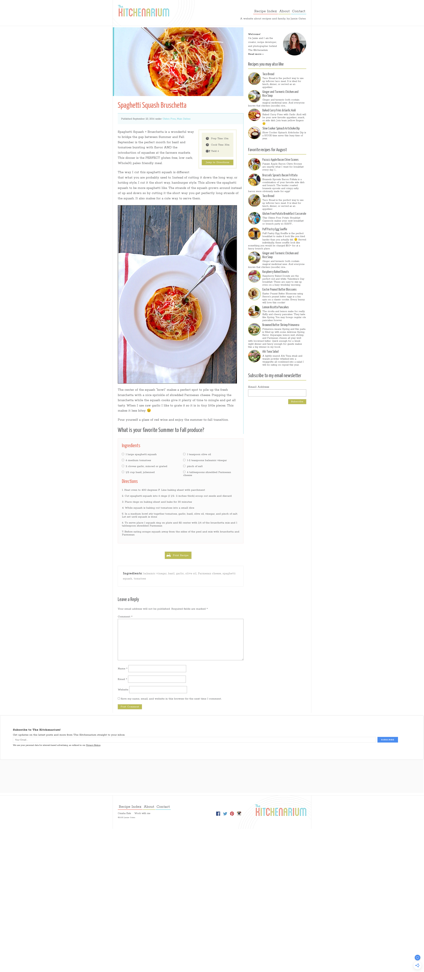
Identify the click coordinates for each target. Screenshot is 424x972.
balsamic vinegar (155, 573)
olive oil (190, 573)
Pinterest (232, 813)
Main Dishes (183, 118)
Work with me (142, 813)
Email (122, 679)
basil (171, 573)
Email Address (258, 387)
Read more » (256, 54)
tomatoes (140, 578)
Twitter (225, 813)
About (284, 11)
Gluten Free (169, 118)
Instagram (239, 813)
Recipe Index (265, 11)
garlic (180, 573)
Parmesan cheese (209, 573)
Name (123, 668)
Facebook (218, 813)
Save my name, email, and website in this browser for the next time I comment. (171, 698)
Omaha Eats (124, 813)
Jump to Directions (217, 162)
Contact (298, 11)
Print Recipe (181, 555)
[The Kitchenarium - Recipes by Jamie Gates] (143, 10)
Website (123, 689)
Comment (125, 616)
